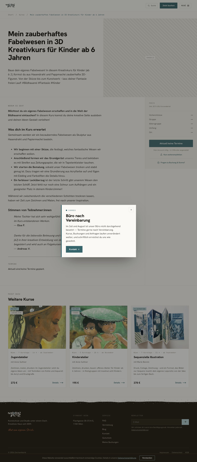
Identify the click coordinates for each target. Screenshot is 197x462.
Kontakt (74, 249)
